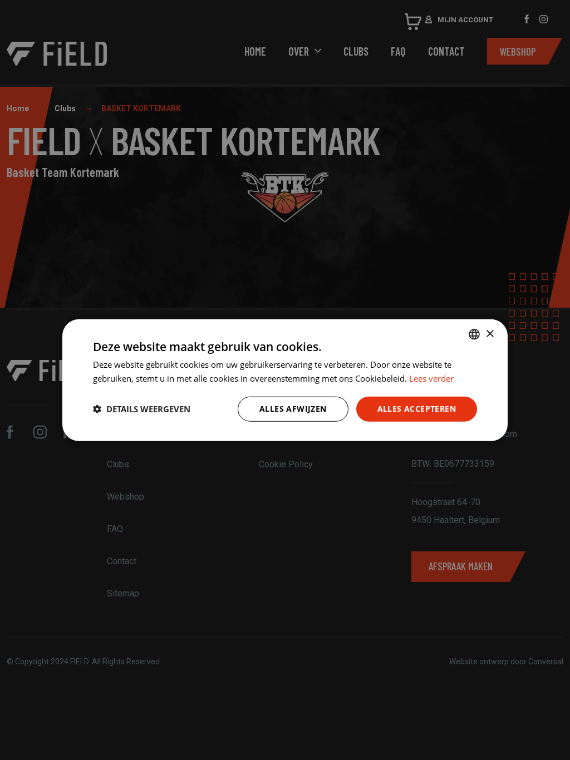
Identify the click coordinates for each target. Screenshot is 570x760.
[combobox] (474, 334)
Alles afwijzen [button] (293, 408)
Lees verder (431, 378)
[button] (141, 409)
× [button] (489, 333)
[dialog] (285, 380)
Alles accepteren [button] (416, 408)
